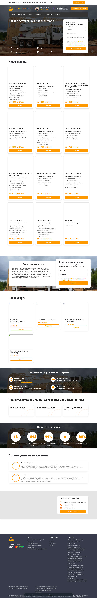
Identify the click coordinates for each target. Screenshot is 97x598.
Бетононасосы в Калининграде (75, 571)
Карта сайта (38, 592)
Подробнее (21, 329)
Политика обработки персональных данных (46, 586)
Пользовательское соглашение (43, 590)
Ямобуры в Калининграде (74, 552)
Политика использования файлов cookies (45, 588)
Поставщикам (48, 14)
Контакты (57, 14)
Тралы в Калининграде (73, 554)
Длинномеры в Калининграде (75, 560)
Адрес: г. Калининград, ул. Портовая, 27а (74, 502)
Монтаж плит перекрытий (34, 543)
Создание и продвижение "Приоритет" (18, 588)
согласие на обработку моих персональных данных (75, 42)
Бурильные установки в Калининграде (77, 556)
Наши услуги (21, 14)
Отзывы (30, 14)
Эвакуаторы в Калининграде (75, 572)
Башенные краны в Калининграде (76, 549)
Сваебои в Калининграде (74, 545)
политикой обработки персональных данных (76, 44)
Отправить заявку (76, 48)
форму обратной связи (26, 382)
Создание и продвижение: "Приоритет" (77, 580)
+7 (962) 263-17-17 (62, 8)
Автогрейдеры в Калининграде (76, 565)
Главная (13, 14)
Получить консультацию (79, 8)
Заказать (20, 105)
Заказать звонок (73, 511)
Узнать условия (79, 2)
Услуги (30, 537)
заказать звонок (44, 9)
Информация (54, 537)
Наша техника (38, 14)
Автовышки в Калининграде (75, 558)
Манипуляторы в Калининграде (76, 540)
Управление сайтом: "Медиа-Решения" (77, 581)
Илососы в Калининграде (74, 547)
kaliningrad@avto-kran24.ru (73, 508)
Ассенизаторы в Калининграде (75, 574)
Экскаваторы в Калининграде (75, 567)
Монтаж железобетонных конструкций (37, 549)
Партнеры (71, 537)
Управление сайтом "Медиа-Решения (18, 586)
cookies (49, 594)
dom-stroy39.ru (71, 578)
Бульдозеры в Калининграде (75, 569)
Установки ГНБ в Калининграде (76, 550)
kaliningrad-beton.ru (72, 576)
